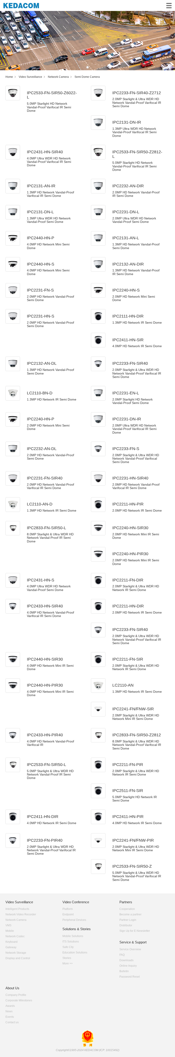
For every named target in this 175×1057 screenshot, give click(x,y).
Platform (67, 909)
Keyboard (11, 941)
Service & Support (133, 942)
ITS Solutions (70, 941)
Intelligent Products (17, 909)
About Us (12, 988)
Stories (66, 958)
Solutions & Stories (76, 929)
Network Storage (15, 952)
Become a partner (130, 914)
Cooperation (127, 909)
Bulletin (124, 971)
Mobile (9, 930)
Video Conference (75, 902)
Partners (125, 902)
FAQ (122, 954)
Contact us (12, 1022)
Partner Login (127, 920)
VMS (8, 925)
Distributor (125, 925)
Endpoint (68, 914)
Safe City (68, 947)
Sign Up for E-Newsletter (134, 930)
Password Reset (129, 976)
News (9, 1011)
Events (9, 1016)
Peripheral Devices (74, 920)
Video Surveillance (19, 902)
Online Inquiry (128, 965)
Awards (10, 1006)
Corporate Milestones (18, 1000)
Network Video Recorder (20, 914)
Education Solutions (74, 952)
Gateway (10, 947)
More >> (67, 963)
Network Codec (15, 936)
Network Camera (15, 920)
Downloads (126, 960)
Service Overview (130, 949)
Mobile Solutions (72, 936)
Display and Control (17, 958)
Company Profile (15, 995)
